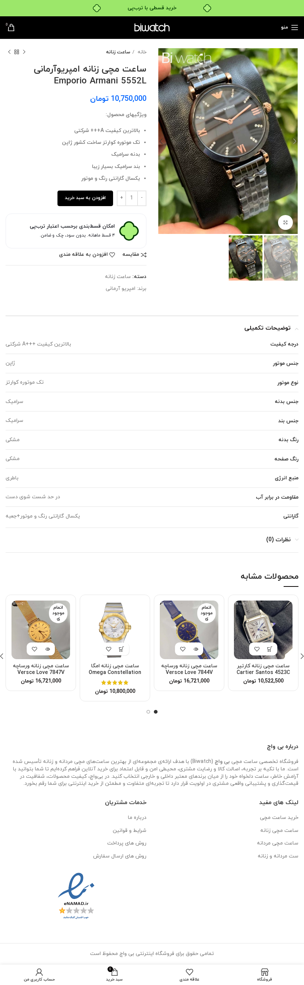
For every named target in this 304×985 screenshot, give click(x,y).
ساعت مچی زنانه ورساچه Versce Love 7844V (189, 669)
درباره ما (137, 817)
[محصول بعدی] (9, 52)
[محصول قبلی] (24, 52)
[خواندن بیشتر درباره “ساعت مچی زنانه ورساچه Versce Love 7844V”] (195, 648)
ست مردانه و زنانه (278, 856)
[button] (269, 648)
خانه (141, 52)
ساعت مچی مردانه (277, 843)
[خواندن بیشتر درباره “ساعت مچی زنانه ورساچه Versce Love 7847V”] (47, 648)
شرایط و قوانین (129, 830)
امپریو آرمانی (120, 288)
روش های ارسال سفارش (119, 856)
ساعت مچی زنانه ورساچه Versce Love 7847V (41, 669)
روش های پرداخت (126, 843)
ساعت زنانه (118, 52)
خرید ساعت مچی (279, 817)
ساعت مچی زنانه (279, 830)
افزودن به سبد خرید (85, 198)
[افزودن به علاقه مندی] (256, 648)
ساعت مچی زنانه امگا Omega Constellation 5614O (115, 672)
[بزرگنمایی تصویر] (285, 222)
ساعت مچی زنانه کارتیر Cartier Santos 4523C (263, 669)
